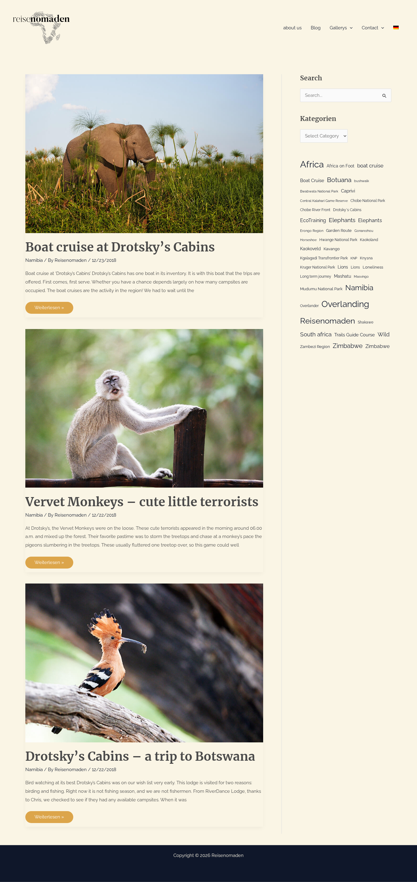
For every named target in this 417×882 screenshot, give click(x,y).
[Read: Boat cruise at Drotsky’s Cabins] (144, 153)
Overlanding (345, 304)
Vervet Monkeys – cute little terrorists (142, 502)
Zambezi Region (315, 346)
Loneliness (373, 267)
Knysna (366, 258)
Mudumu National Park (321, 288)
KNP (353, 258)
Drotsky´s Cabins (347, 210)
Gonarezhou (363, 230)
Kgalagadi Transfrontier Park (324, 258)
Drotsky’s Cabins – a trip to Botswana (140, 756)
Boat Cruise (312, 180)
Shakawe (365, 322)
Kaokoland (369, 240)
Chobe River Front (315, 210)
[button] (350, 28)
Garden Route (339, 230)
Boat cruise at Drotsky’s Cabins (120, 247)
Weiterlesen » (49, 309)
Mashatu (342, 276)
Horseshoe (308, 240)
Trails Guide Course (354, 335)
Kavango (332, 248)
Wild (384, 334)
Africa (312, 164)
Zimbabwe (348, 346)
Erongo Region (311, 230)
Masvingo (361, 276)
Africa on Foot (340, 165)
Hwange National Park (338, 240)
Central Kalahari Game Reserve (324, 201)
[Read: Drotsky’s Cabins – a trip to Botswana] (144, 662)
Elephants (342, 220)
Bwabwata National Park (319, 191)
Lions (343, 266)
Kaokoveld (310, 248)
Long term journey (315, 276)
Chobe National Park (367, 201)
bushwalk (361, 181)
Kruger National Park (317, 267)
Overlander (309, 306)
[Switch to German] (396, 28)
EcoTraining (313, 220)
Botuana (339, 180)
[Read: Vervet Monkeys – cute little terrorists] (144, 408)
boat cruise (370, 166)
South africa (316, 334)
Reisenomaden (327, 320)
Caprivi (348, 191)
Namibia (34, 260)
